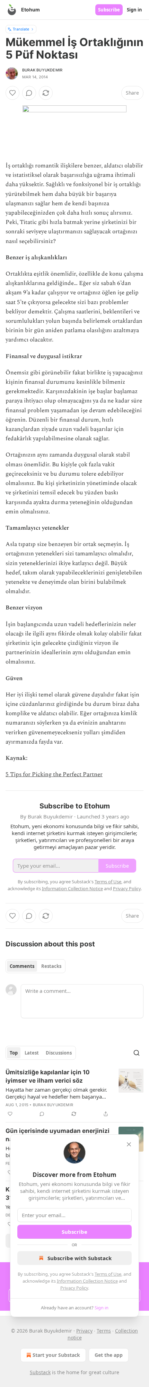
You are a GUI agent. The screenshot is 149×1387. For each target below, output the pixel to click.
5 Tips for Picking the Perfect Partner (54, 774)
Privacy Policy (74, 1288)
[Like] (12, 93)
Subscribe (109, 10)
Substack (40, 1372)
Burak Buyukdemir (42, 70)
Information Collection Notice (87, 1281)
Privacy (84, 1330)
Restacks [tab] (51, 966)
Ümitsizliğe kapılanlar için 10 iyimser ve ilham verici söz (48, 1076)
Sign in (134, 10)
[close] (128, 1144)
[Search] (136, 1053)
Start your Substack (56, 1355)
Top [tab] (14, 1053)
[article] (74, 1093)
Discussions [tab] (59, 1053)
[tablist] (35, 966)
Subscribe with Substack (79, 1258)
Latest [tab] (32, 1053)
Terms (104, 1330)
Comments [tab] (22, 966)
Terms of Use (108, 1274)
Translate (21, 29)
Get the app (109, 1355)
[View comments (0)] (29, 93)
